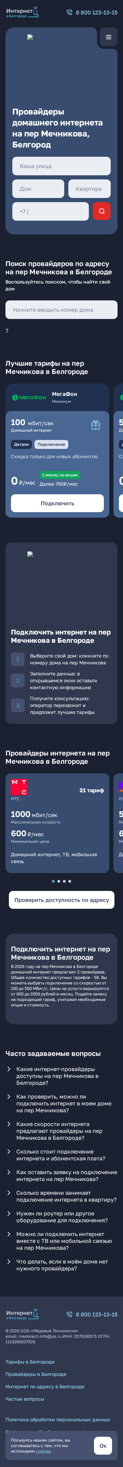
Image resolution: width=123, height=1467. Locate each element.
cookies (43, 1451)
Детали (21, 444)
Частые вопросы (24, 1399)
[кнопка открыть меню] (109, 36)
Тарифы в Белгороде (30, 1362)
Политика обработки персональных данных (57, 1419)
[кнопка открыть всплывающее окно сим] (95, 425)
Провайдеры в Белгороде (35, 1374)
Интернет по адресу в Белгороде (44, 1386)
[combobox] (61, 166)
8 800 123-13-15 (97, 12)
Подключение (51, 444)
